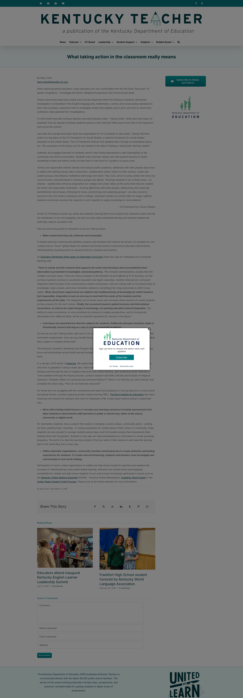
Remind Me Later (126, 366)
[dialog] (121, 349)
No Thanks (114, 366)
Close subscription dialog (149, 328)
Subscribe (121, 357)
